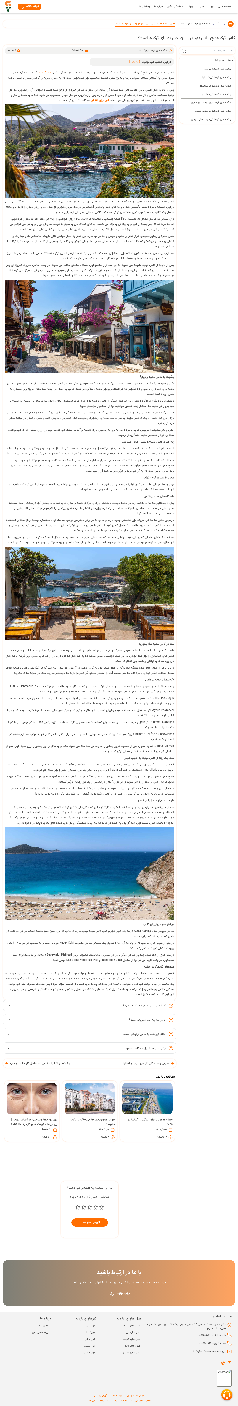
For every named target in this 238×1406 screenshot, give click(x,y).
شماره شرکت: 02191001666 (212, 1335)
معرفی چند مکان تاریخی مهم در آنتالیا (146, 1063)
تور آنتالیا (45, 73)
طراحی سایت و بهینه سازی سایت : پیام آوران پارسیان (119, 1395)
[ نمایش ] (134, 62)
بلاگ (219, 24)
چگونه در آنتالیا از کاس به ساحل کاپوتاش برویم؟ (40, 1063)
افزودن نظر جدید (90, 1222)
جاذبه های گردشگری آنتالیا (195, 24)
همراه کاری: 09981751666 (212, 1343)
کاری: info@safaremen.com (209, 1352)
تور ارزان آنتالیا (100, 100)
